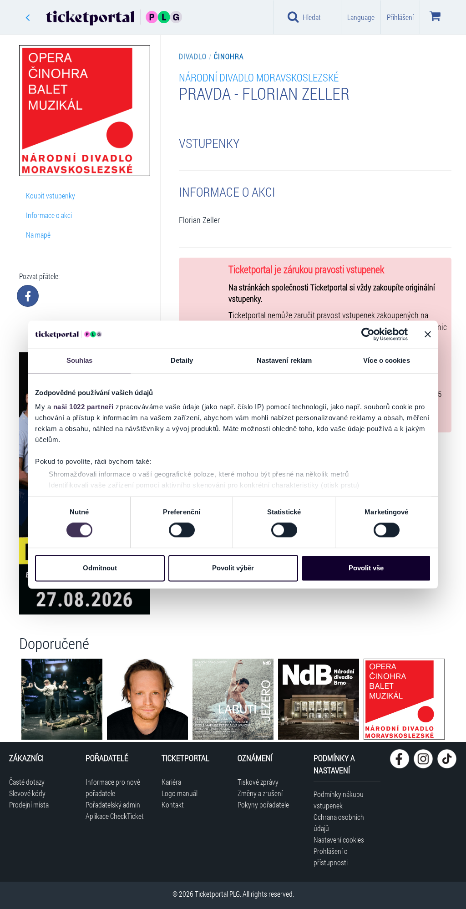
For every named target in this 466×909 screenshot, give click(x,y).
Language (361, 17)
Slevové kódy (27, 793)
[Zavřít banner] (428, 334)
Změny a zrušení (260, 793)
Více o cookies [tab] (386, 360)
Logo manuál (180, 793)
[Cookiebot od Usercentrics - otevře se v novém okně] (368, 334)
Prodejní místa (29, 804)
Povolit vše (366, 568)
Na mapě (38, 234)
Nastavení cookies (339, 839)
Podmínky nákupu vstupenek (339, 799)
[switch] (182, 530)
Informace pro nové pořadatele (113, 787)
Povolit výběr (233, 568)
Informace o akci (49, 215)
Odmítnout (100, 568)
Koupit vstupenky (50, 195)
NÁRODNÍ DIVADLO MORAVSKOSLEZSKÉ (259, 77)
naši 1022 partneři (83, 407)
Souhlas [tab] (79, 360)
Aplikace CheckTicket (115, 816)
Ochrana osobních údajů (339, 822)
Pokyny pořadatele (263, 804)
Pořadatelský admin (113, 804)
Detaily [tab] (182, 360)
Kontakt (173, 804)
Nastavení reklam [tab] (284, 360)
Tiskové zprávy (258, 782)
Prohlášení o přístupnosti (331, 856)
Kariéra (171, 782)
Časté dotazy (27, 782)
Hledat (312, 17)
